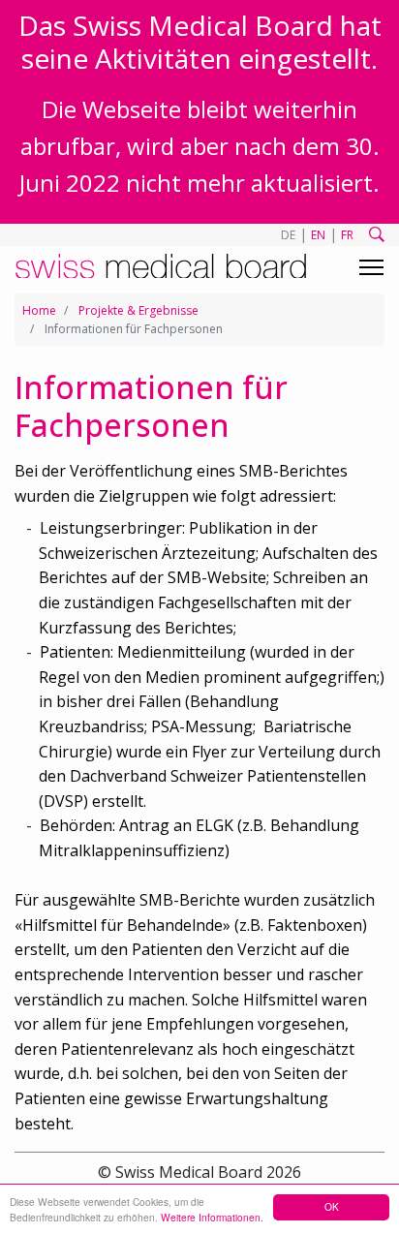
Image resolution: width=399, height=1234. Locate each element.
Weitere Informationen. (212, 1217)
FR (347, 235)
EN (318, 235)
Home (39, 310)
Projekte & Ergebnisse (138, 310)
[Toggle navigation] (371, 267)
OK (331, 1206)
